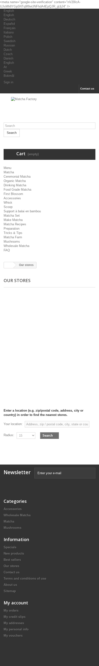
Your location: (13, 424)
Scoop (8, 207)
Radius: (9, 435)
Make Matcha (13, 220)
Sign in (8, 82)
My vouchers (13, 635)
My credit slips (14, 617)
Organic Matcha (15, 181)
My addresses (14, 623)
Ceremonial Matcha (17, 176)
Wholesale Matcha (16, 246)
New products (14, 553)
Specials (10, 547)
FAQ (7, 250)
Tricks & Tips (13, 233)
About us (10, 585)
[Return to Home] (8, 265)
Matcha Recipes (15, 224)
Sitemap (10, 591)
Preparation (11, 228)
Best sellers (12, 560)
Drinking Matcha (15, 185)
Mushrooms (12, 241)
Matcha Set (12, 215)
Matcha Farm (13, 237)
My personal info (16, 629)
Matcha (9, 172)
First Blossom (13, 194)
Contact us (87, 88)
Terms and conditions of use (25, 578)
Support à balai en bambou (22, 211)
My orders (11, 610)
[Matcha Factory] (49, 110)
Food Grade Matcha (17, 189)
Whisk (8, 202)
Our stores (11, 566)
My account (16, 603)
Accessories (12, 198)
